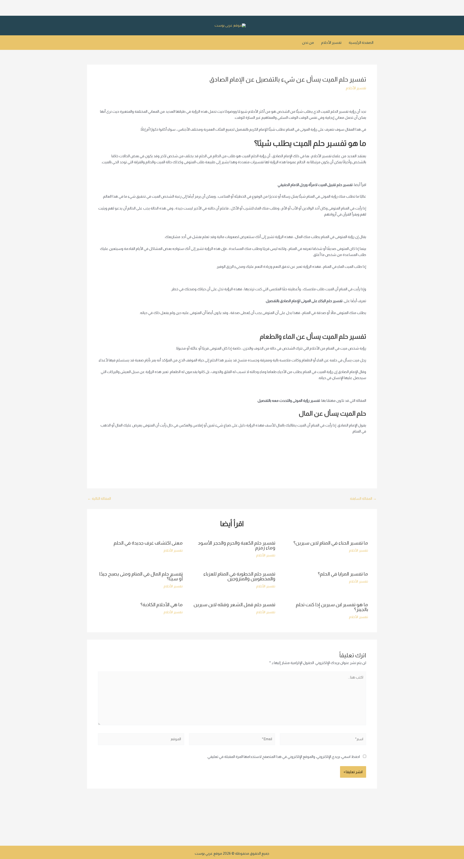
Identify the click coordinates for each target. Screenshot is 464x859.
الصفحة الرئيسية (361, 42)
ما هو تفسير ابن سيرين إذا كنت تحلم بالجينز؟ (332, 607)
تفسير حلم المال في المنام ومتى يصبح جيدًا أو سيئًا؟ (141, 576)
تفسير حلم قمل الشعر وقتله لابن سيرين (234, 604)
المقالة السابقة (363, 498)
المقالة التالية (99, 498)
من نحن (308, 42)
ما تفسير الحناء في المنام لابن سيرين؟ (330, 542)
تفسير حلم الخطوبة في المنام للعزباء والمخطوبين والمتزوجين (239, 576)
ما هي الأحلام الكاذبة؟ (161, 604)
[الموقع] (141, 740)
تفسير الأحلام (331, 42)
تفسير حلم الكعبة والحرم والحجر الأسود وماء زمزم (236, 545)
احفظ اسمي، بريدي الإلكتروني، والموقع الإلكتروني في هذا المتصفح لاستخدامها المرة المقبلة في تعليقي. (283, 756)
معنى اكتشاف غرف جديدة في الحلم (148, 542)
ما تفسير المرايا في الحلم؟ (343, 573)
